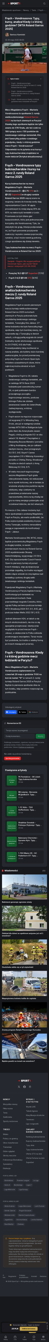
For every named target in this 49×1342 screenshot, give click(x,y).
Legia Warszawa (25, 1206)
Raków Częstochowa (26, 1215)
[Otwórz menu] (3, 3)
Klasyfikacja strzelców (35, 1115)
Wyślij (40, 736)
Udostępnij (12, 712)
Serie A (7, 1185)
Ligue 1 (29, 1185)
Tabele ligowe (32, 1111)
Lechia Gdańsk (36, 1220)
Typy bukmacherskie (34, 1149)
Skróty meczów (9, 1155)
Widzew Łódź (10, 1215)
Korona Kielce (22, 1220)
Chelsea (20, 1224)
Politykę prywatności (26, 747)
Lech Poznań (39, 1206)
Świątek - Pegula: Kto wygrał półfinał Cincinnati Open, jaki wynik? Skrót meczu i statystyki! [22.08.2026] (24, 263)
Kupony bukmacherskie (35, 1141)
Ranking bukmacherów (35, 1137)
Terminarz (30, 1119)
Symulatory (7, 1164)
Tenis (34, 10)
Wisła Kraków (10, 1206)
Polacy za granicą (10, 1138)
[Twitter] (19, 1087)
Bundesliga (18, 1185)
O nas (4, 1276)
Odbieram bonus (28, 1329)
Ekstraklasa (9, 1180)
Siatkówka (7, 1117)
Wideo (5, 1134)
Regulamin (12, 1276)
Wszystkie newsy (10, 1104)
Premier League (23, 1180)
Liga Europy (23, 1189)
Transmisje (7, 1147)
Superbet (16, 194)
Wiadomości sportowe (11, 10)
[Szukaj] (44, 3)
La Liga (35, 1180)
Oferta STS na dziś (34, 1154)
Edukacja (6, 1168)
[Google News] (30, 1087)
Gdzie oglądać (9, 1151)
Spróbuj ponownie (12, 758)
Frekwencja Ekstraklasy (12, 1160)
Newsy (26, 10)
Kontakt (34, 1276)
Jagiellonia (9, 1220)
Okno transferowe (10, 1143)
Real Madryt (9, 1224)
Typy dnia (30, 1145)
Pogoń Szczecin (25, 1211)
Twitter (23, 712)
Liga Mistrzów (10, 1189)
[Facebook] (24, 1087)
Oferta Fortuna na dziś (35, 1158)
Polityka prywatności (23, 1276)
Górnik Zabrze (10, 1211)
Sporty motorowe (10, 1121)
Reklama (43, 1276)
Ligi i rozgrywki (32, 1124)
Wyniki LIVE (31, 1107)
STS (31, 191)
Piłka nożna (8, 1108)
